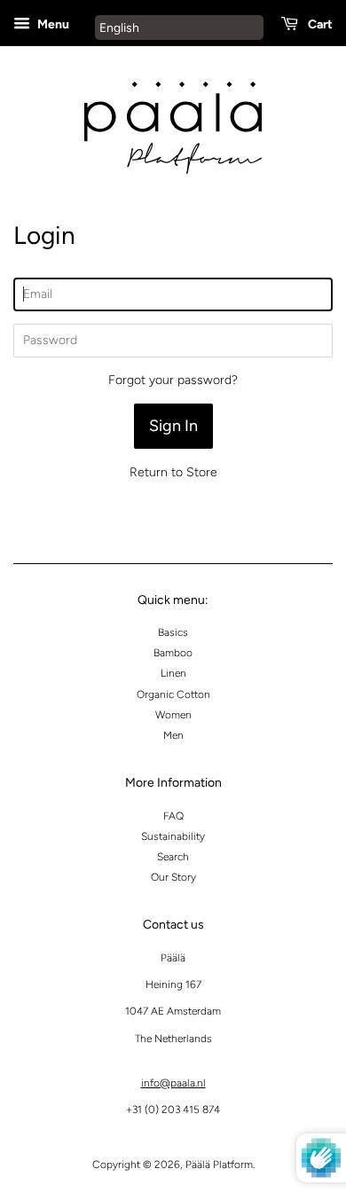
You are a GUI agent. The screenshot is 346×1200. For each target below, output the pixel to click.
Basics (173, 632)
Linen (173, 673)
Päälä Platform (219, 1164)
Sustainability (173, 836)
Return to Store (173, 472)
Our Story (173, 877)
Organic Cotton (173, 694)
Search (173, 857)
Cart (319, 24)
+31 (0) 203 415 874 (173, 1109)
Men (173, 735)
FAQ (173, 816)
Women (173, 715)
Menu (52, 24)
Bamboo (173, 653)
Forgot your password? (173, 380)
